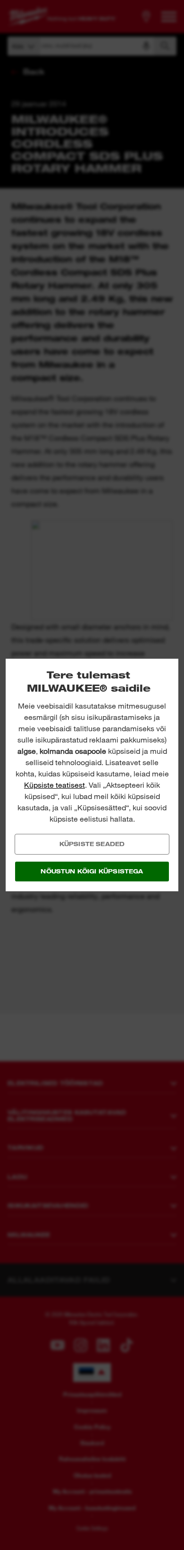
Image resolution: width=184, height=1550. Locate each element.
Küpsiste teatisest (54, 785)
